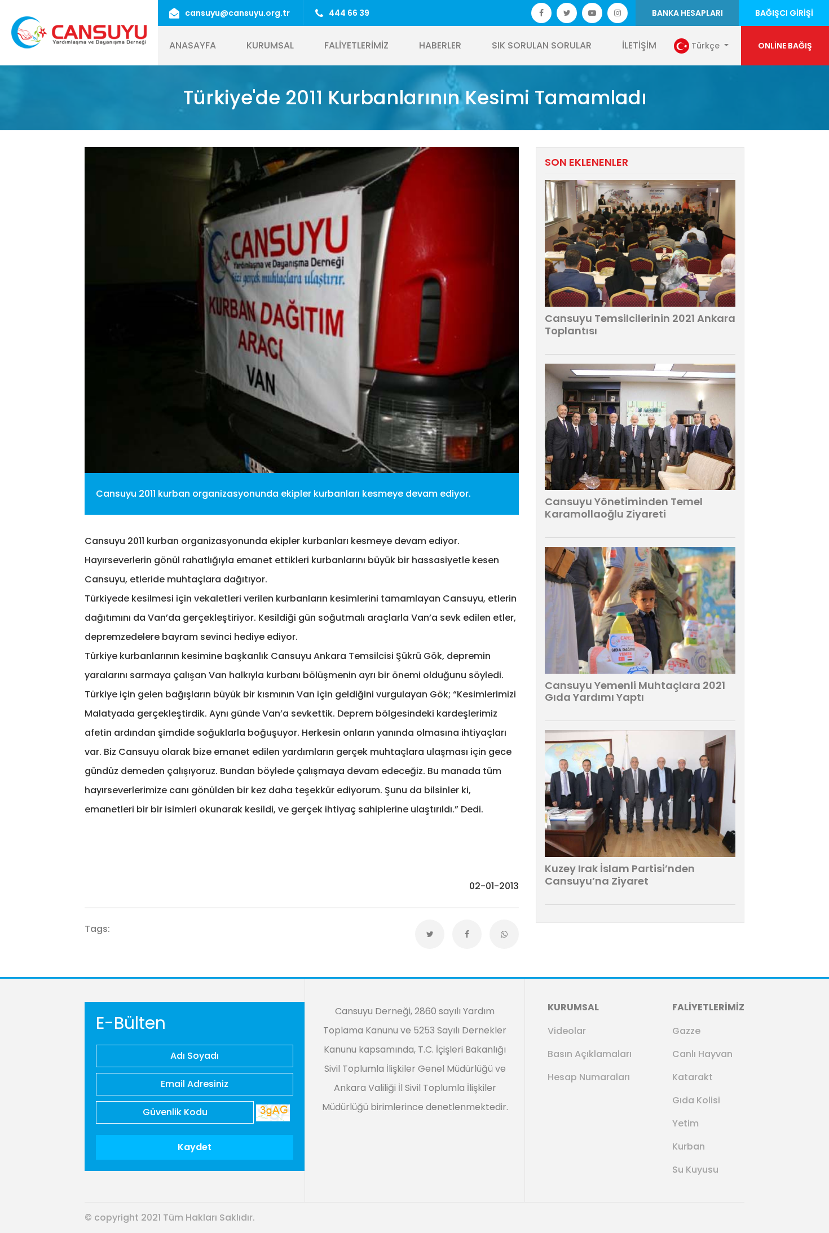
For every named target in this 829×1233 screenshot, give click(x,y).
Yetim (685, 1123)
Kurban (688, 1146)
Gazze (686, 1030)
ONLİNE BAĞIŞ (785, 45)
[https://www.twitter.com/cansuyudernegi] (541, 13)
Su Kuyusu (695, 1169)
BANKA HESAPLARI (687, 13)
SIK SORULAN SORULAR (542, 45)
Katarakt (692, 1077)
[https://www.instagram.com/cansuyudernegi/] (617, 13)
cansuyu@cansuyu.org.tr (237, 13)
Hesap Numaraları (589, 1077)
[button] (701, 46)
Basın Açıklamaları (590, 1054)
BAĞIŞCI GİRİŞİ (784, 13)
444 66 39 (349, 13)
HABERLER (440, 45)
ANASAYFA (192, 45)
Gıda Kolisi (696, 1100)
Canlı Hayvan (702, 1054)
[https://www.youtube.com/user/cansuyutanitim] (592, 13)
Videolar (567, 1030)
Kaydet (194, 1147)
